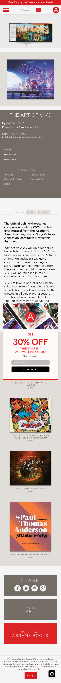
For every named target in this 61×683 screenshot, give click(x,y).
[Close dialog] (54, 306)
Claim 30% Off (30, 369)
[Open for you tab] (52, 673)
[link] (30, 317)
